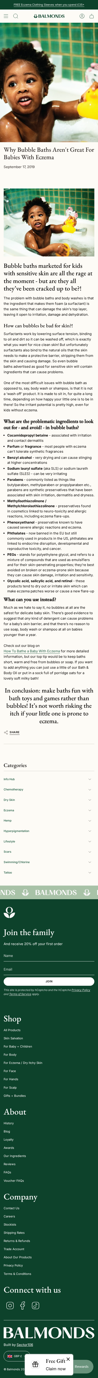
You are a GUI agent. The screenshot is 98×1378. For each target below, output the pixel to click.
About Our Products (18, 1257)
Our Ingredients (15, 1156)
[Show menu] (5, 16)
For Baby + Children (18, 1046)
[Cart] (91, 16)
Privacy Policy (81, 990)
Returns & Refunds (17, 1241)
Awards (9, 1148)
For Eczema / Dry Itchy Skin (23, 1063)
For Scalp (10, 1087)
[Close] (68, 1359)
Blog (7, 1131)
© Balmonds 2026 (16, 1369)
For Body (10, 1054)
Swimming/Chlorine (17, 862)
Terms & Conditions (17, 1274)
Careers (9, 1216)
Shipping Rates (14, 1232)
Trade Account (14, 1249)
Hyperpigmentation (16, 831)
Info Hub (9, 779)
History (9, 1123)
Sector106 (25, 1345)
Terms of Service (20, 994)
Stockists (10, 1224)
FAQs (7, 1172)
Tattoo (8, 872)
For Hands (11, 1079)
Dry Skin (9, 800)
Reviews (9, 1164)
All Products (12, 1030)
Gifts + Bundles (15, 1095)
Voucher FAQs (14, 1180)
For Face (10, 1071)
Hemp (8, 820)
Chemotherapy (13, 789)
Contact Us (11, 1208)
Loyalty (8, 1139)
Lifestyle (9, 841)
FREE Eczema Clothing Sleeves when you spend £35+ (49, 4)
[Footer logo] (9, 912)
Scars (7, 851)
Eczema (9, 810)
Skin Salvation (13, 1038)
